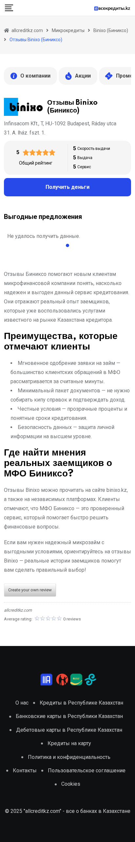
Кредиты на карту (69, 743)
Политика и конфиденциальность (69, 757)
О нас (22, 703)
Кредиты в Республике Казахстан (81, 703)
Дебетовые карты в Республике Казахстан (69, 730)
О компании (35, 76)
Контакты (25, 770)
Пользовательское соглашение (86, 770)
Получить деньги (67, 187)
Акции (83, 76)
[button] (67, 245)
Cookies (70, 784)
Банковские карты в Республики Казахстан (69, 716)
